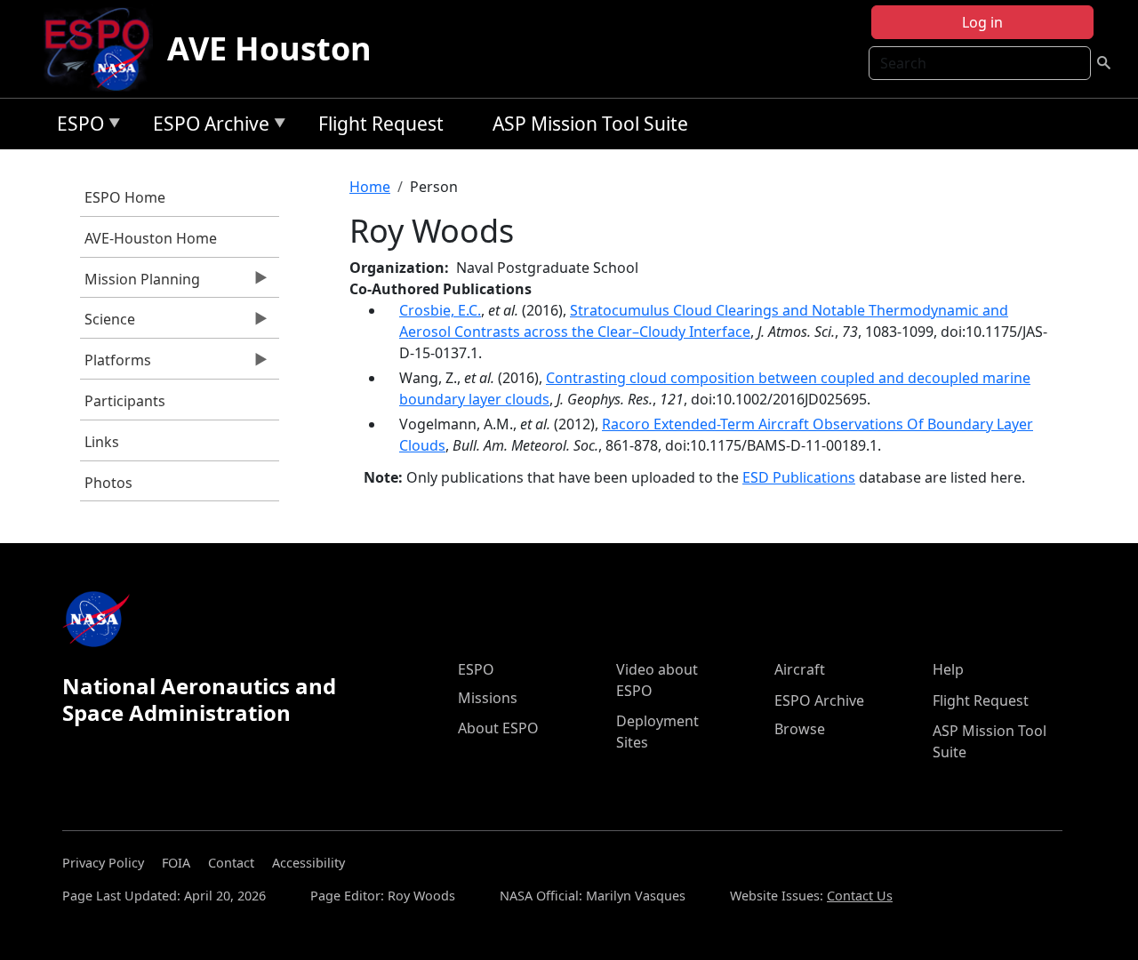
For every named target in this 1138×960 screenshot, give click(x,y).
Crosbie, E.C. (440, 310)
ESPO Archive (206, 126)
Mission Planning (140, 283)
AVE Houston (269, 48)
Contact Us (860, 895)
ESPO (76, 126)
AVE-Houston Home (150, 238)
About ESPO (498, 728)
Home (369, 186)
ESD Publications (798, 477)
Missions (487, 698)
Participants (124, 401)
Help (948, 669)
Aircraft (799, 669)
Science (107, 323)
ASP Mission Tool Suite (590, 123)
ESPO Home (124, 197)
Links (101, 442)
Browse (799, 729)
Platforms (115, 364)
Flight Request (381, 123)
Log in (982, 22)
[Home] (104, 48)
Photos (108, 482)
